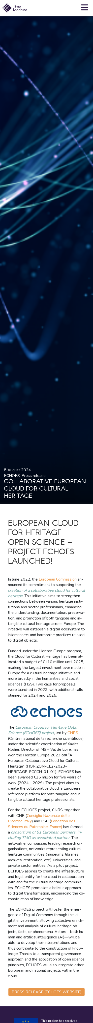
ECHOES (12, 475)
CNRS (72, 733)
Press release (34, 475)
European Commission (58, 579)
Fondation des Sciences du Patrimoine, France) (41, 823)
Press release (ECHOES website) (47, 992)
